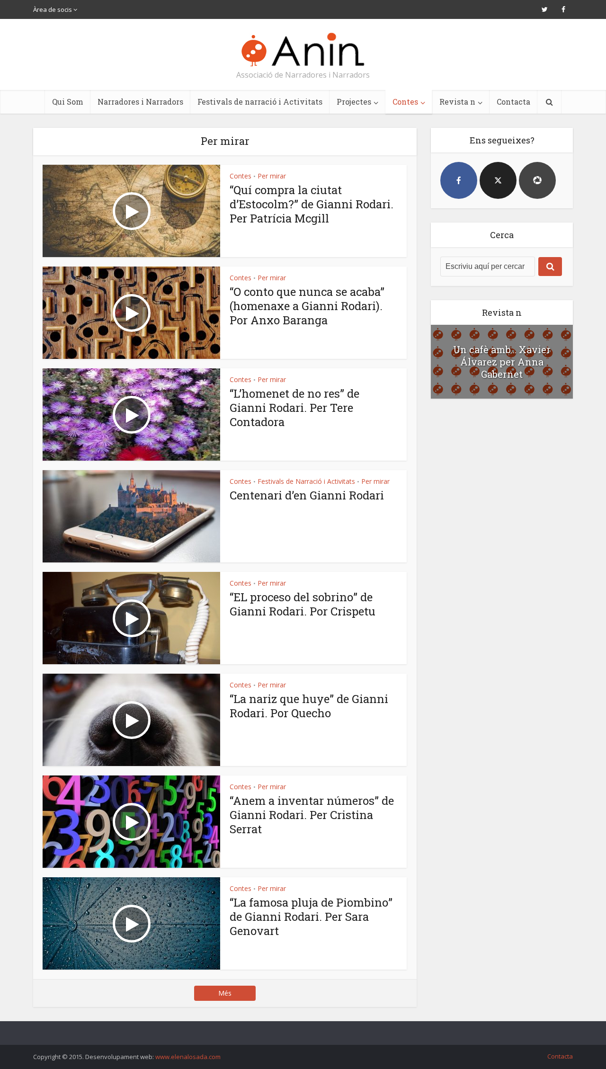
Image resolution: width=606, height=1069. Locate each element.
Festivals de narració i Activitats (259, 102)
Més (225, 993)
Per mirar (272, 175)
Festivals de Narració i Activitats (306, 481)
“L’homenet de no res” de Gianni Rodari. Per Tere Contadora (294, 407)
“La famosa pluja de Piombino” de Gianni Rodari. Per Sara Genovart (311, 916)
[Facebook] (458, 180)
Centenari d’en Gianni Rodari (307, 495)
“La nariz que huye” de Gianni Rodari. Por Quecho (309, 706)
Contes (405, 102)
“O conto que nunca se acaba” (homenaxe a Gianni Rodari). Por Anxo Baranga (307, 306)
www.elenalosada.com (188, 1056)
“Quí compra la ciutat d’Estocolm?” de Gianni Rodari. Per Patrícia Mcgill (311, 204)
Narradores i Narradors (140, 102)
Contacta (513, 102)
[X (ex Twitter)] (498, 180)
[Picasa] (537, 180)
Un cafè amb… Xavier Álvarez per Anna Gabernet (502, 361)
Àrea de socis (52, 9)
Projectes (354, 102)
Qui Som (67, 102)
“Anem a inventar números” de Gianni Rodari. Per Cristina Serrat (312, 815)
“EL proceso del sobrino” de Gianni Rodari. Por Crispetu (302, 604)
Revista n (457, 102)
